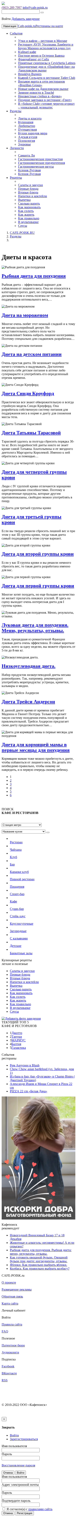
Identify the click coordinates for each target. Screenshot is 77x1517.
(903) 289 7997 (12, 7)
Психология (26, 140)
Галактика (18, 1047)
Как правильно (28, 218)
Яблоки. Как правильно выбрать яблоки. (38, 1265)
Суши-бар (17, 909)
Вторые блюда (28, 192)
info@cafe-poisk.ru (35, 7)
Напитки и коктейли (32, 196)
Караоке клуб (19, 872)
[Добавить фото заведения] (21, 1018)
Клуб (13, 857)
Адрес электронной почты (20, 1484)
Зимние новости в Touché (36, 92)
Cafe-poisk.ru (27, 26)
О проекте (9, 1282)
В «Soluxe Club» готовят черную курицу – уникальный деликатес (46, 105)
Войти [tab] (14, 1435)
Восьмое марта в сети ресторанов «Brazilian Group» (41, 83)
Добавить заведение (25, 19)
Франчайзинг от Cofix (33, 59)
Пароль (7, 1454)
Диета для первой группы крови (38, 585)
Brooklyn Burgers (29, 74)
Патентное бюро (13, 1345)
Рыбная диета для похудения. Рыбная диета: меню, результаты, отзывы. (40, 1251)
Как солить (26, 211)
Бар (12, 864)
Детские (15, 946)
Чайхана (16, 849)
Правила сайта (12, 1324)
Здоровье (24, 144)
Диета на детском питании (32, 354)
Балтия (16, 1044)
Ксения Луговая (29, 170)
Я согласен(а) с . (29, 1509)
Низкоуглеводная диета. (28, 666)
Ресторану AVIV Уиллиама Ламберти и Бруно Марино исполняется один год (45, 46)
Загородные (18, 931)
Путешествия (27, 129)
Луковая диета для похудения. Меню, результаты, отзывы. (35, 627)
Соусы (22, 225)
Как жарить (26, 214)
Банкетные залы (21, 953)
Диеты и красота (29, 118)
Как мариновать (29, 207)
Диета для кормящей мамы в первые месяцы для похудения (36, 747)
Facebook (8, 1366)
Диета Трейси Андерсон (28, 701)
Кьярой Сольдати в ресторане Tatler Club (46, 78)
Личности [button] (17, 148)
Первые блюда (28, 188)
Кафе (13, 901)
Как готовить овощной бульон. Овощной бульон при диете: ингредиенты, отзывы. (39, 1259)
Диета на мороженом (25, 315)
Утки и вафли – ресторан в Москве (42, 41)
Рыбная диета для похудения (34, 276)
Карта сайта (10, 1303)
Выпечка (24, 200)
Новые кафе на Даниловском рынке (43, 89)
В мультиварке (28, 222)
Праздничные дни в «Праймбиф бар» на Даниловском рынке (46, 68)
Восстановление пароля (18, 1465)
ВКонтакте (9, 1373)
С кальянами (19, 938)
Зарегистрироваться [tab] (24, 1439)
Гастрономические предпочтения (41, 163)
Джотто (16, 1033)
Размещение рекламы (17, 1289)
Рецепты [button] (16, 177)
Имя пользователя (14, 1446)
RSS (5, 1380)
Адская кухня (27, 137)
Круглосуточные (21, 923)
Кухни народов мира (32, 133)
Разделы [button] (15, 111)
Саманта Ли (26, 155)
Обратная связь (12, 1296)
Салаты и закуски (30, 185)
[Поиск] (42, 12)
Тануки (16, 1036)
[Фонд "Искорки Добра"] (38, 1157)
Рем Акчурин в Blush (24, 1065)
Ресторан (16, 842)
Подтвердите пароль (16, 1500)
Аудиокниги (10, 1352)
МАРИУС (18, 1040)
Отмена (8, 1472)
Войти (20, 1472)
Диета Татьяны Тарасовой (31, 432)
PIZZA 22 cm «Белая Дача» (28, 1091)
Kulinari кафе (27, 52)
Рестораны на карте (49, 26)
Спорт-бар (17, 894)
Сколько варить (29, 203)
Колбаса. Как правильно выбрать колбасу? (39, 1268)
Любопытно (26, 126)
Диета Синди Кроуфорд (28, 393)
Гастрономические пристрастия (40, 159)
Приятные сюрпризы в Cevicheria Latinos (46, 63)
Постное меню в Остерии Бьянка (41, 55)
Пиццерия (17, 886)
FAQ (5, 1331)
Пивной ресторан (22, 879)
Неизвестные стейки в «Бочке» (40, 96)
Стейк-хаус (17, 916)
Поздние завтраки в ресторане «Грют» (45, 100)
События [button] (16, 33)
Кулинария (25, 122)
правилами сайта (40, 1509)
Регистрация (24, 1513)
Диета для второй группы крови (38, 554)
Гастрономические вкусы (36, 166)
